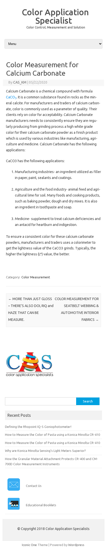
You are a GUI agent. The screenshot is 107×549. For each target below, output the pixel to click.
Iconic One (29, 545)
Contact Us (34, 485)
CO (13, 97)
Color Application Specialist (55, 16)
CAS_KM (19, 82)
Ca (8, 97)
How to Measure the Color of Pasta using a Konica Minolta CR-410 (52, 434)
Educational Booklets (41, 505)
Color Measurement (35, 277)
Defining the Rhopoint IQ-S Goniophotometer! (38, 426)
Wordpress (76, 545)
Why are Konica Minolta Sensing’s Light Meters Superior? (45, 450)
